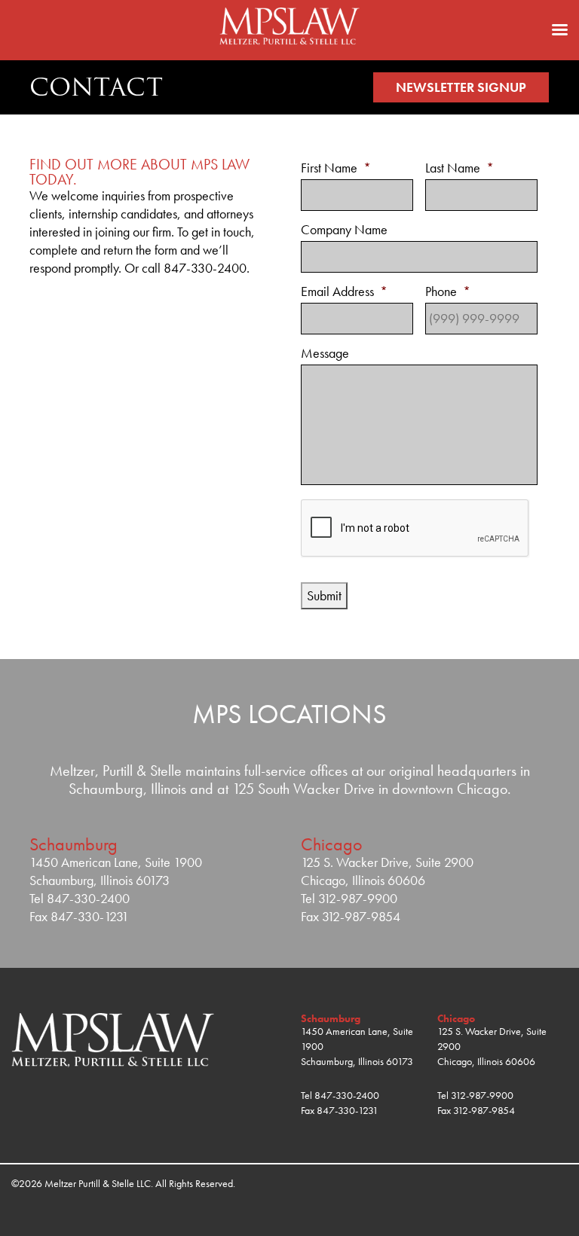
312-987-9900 (482, 1095)
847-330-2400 (346, 1095)
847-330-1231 (347, 1110)
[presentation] (415, 528)
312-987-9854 (484, 1110)
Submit (324, 595)
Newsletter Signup (461, 87)
